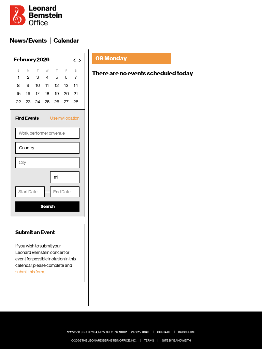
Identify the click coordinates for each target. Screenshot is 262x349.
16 (28, 93)
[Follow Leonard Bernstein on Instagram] (136, 321)
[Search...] (225, 15)
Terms (149, 340)
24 (37, 101)
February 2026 (31, 60)
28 (75, 101)
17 (37, 93)
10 (37, 85)
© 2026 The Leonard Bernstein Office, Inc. (103, 340)
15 (18, 93)
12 (57, 85)
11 (47, 85)
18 (47, 93)
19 (57, 93)
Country (26, 147)
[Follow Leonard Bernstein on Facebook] (115, 321)
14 (76, 85)
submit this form (29, 271)
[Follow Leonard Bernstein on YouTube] (147, 321)
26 (56, 101)
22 (18, 101)
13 (66, 85)
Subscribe (186, 332)
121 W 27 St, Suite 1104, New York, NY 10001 (97, 332)
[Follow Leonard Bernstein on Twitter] (125, 321)
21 (76, 93)
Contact (164, 332)
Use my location (64, 118)
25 (47, 101)
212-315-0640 (140, 332)
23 (28, 101)
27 (66, 101)
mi (56, 177)
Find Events (27, 118)
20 (66, 93)
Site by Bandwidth (176, 340)
